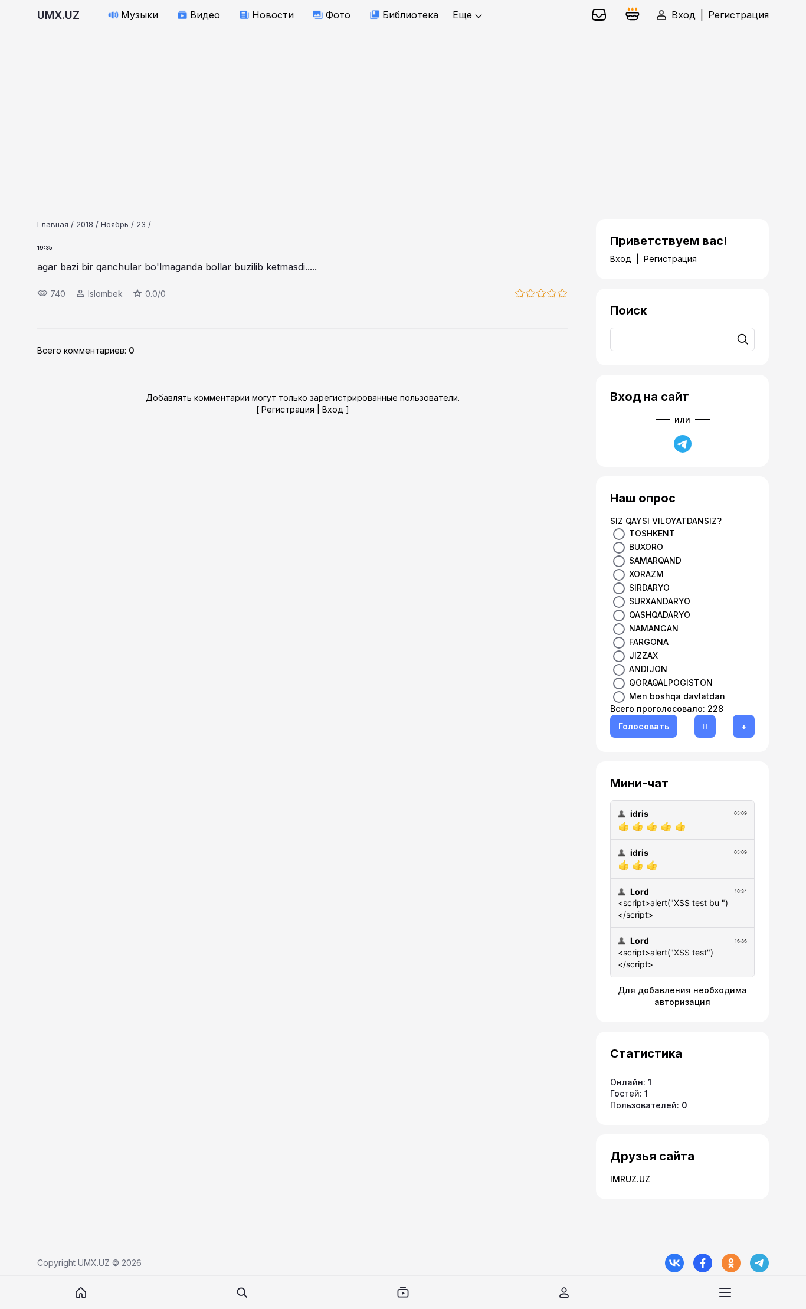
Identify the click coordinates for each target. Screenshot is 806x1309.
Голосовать (643, 726)
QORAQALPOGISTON (671, 683)
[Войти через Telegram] (683, 444)
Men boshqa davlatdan (677, 696)
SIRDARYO (649, 587)
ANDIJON (648, 669)
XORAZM (646, 574)
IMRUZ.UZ (630, 1179)
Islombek (105, 294)
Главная (52, 224)
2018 (84, 224)
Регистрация (738, 15)
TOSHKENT (652, 533)
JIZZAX (643, 655)
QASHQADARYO (659, 615)
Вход (683, 15)
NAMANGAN (654, 628)
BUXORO (646, 547)
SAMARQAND (655, 560)
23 (141, 224)
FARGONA (649, 642)
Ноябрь (115, 224)
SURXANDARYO (659, 601)
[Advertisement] (354, 112)
